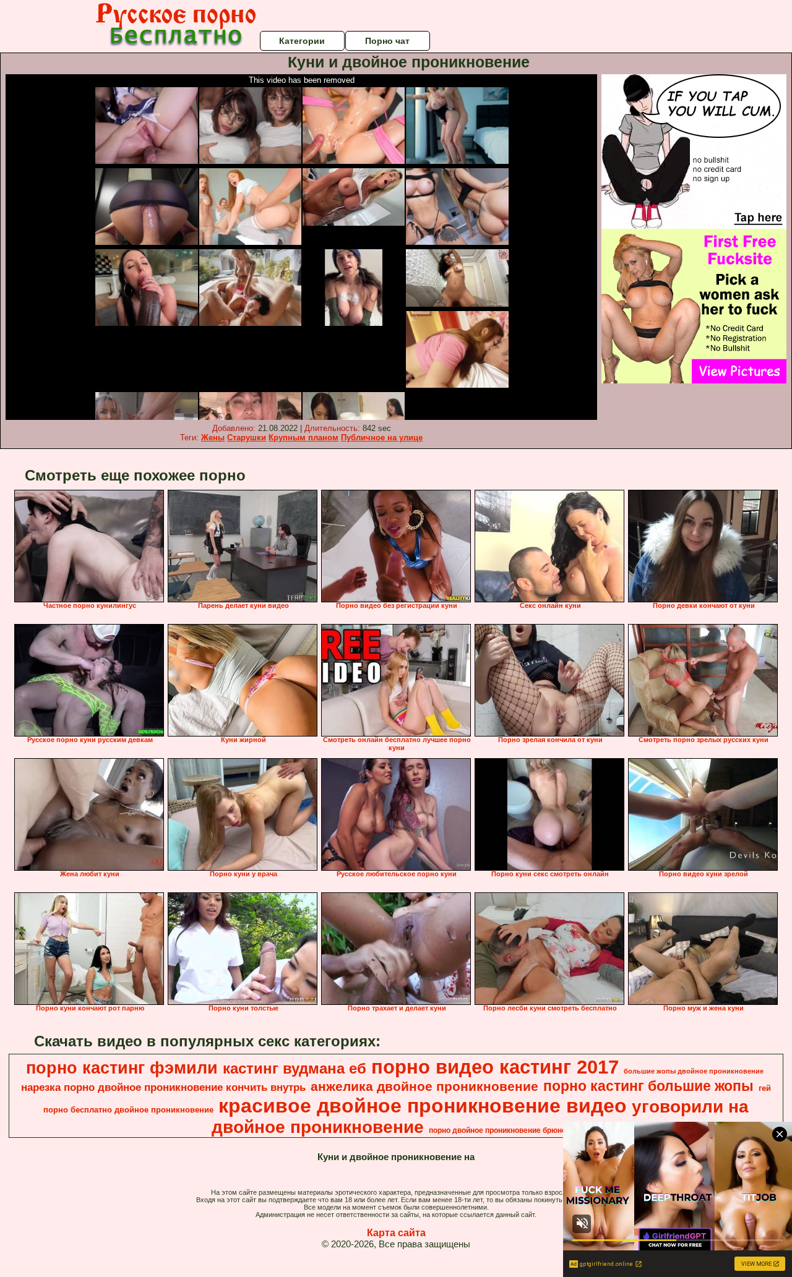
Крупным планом (303, 437)
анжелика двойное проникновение (424, 1086)
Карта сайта (396, 1233)
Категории (302, 41)
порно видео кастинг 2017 (495, 1066)
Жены (213, 437)
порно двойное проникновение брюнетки (503, 1130)
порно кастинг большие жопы (648, 1086)
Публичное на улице (382, 437)
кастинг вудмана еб (294, 1068)
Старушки (246, 437)
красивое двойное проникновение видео (422, 1106)
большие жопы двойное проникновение (694, 1071)
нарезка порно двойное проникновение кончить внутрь (163, 1087)
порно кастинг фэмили (122, 1068)
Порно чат (387, 41)
